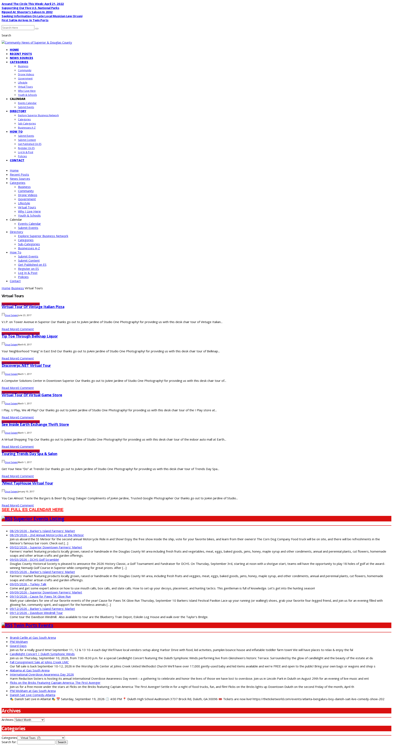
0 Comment (25, 329)
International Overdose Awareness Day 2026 (42, 674)
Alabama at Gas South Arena (30, 670)
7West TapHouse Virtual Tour (27, 483)
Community (24, 70)
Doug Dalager (11, 315)
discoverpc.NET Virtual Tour (26, 365)
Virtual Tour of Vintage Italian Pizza (33, 306)
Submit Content (27, 140)
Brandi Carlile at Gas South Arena (33, 637)
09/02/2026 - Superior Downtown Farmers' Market (46, 547)
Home (14, 50)
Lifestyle (22, 82)
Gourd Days (18, 646)
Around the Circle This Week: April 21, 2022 (33, 4)
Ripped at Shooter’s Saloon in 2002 (27, 12)
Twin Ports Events (33, 625)
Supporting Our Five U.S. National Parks (30, 8)
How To (16, 131)
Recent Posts (21, 54)
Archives (8, 720)
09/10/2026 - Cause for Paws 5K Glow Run (40, 596)
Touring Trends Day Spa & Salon (29, 453)
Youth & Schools (27, 95)
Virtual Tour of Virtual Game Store (32, 394)
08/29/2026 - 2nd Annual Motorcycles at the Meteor (47, 535)
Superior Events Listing (39, 518)
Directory (18, 111)
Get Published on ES (29, 144)
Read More (9, 329)
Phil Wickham (19, 642)
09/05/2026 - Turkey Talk (28, 584)
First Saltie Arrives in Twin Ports (25, 20)
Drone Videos (26, 74)
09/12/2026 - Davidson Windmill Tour (36, 613)
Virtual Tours (25, 86)
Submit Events (26, 107)
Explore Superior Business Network (38, 115)
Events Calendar (27, 103)
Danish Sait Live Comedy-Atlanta (32, 695)
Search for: (9, 742)
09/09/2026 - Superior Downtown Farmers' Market (46, 592)
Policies (22, 156)
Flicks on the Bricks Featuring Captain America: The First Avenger (55, 682)
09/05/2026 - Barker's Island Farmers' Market (42, 572)
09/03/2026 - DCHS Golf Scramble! (34, 559)
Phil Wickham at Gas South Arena (33, 691)
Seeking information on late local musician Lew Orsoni (42, 16)
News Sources (21, 58)
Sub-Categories (27, 123)
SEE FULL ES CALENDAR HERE (32, 509)
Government (25, 78)
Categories (19, 62)
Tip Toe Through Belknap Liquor (30, 336)
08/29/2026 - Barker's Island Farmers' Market (42, 531)
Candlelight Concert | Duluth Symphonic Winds (42, 654)
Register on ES (26, 148)
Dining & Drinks (18, 480)
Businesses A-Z (27, 127)
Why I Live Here (27, 91)
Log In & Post (25, 152)
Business (23, 66)
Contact (17, 160)
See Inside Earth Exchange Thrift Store (35, 424)
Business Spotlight (18, 304)
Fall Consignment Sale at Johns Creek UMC (39, 662)
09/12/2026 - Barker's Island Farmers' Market (42, 609)
